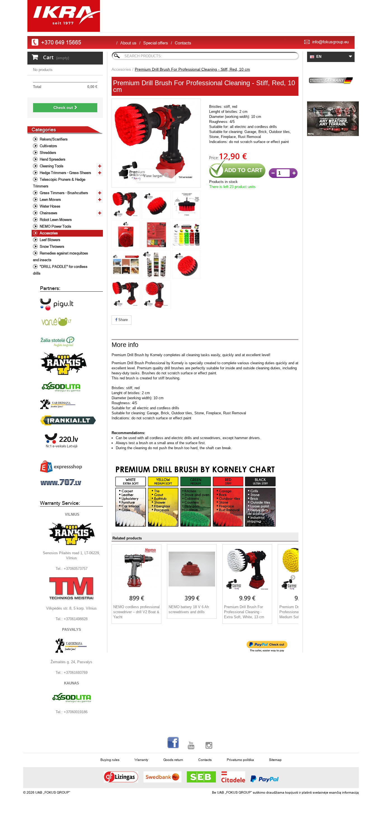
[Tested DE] (331, 79)
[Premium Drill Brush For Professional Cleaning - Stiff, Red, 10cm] (126, 205)
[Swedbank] (162, 776)
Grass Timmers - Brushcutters (63, 193)
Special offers (155, 43)
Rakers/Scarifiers (53, 139)
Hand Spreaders (52, 159)
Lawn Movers (50, 200)
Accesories (48, 233)
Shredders (47, 153)
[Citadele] (233, 776)
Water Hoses (49, 206)
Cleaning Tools (51, 166)
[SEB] (201, 776)
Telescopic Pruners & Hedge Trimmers (59, 182)
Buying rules (109, 760)
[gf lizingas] (121, 776)
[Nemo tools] (331, 118)
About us (128, 43)
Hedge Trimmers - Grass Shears (65, 173)
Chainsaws (48, 213)
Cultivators (48, 146)
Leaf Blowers (49, 240)
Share (122, 320)
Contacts (183, 43)
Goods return (173, 760)
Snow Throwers (51, 246)
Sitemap (275, 760)
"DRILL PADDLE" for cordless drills (60, 270)
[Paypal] (265, 778)
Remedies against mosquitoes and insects (60, 256)
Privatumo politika (240, 760)
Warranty (141, 760)
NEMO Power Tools (55, 226)
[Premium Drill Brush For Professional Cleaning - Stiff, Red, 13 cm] (126, 235)
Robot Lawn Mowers (55, 220)
